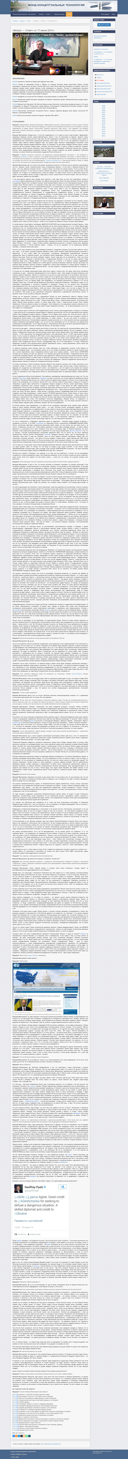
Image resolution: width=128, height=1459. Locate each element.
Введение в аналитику (101, 49)
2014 (103, 132)
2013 (103, 134)
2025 (103, 108)
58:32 (14, 1423)
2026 (103, 106)
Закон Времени (104, 178)
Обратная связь (59, 14)
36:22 (14, 1411)
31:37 (14, 1408)
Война (96, 57)
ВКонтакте (100, 75)
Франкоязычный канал (103, 89)
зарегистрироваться (54, 1444)
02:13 (14, 1396)
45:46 (14, 1417)
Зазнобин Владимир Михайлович (100, 37)
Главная (15, 21)
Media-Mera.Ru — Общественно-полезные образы (104, 173)
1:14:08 (15, 1430)
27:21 (14, 1404)
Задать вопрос (105, 25)
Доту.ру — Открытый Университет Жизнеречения (104, 167)
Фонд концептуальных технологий (24, 14)
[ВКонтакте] (14, 1436)
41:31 (14, 1415)
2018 (103, 123)
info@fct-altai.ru (21, 1454)
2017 (103, 125)
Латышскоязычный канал (104, 91)
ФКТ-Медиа (100, 80)
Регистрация (105, 14)
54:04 (14, 1421)
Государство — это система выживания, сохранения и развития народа (103, 61)
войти (43, 1444)
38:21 (14, 1413)
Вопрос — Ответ (44, 14)
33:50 (14, 1409)
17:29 (14, 1398)
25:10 (14, 1402)
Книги (69, 14)
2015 (103, 129)
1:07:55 (15, 1426)
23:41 (14, 1400)
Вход (113, 14)
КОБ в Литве (104, 181)
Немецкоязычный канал (104, 86)
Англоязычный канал (103, 83)
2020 (103, 119)
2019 (103, 121)
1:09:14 (15, 1428)
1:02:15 (15, 1424)
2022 (103, 114)
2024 (103, 110)
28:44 (14, 1406)
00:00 (14, 1394)
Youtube (98, 77)
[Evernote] (27, 1436)
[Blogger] (24, 1436)
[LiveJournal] (29, 1436)
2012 (103, 136)
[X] (21, 1436)
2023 (103, 112)
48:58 (14, 1419)
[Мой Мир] (19, 1436)
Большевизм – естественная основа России (103, 53)
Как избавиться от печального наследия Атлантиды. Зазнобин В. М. (104, 194)
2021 (103, 117)
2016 (103, 127)
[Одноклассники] (16, 1436)
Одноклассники (101, 94)
